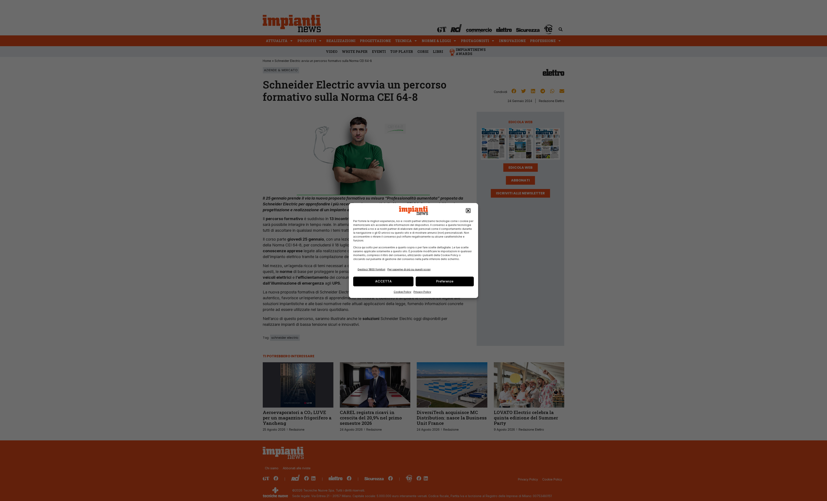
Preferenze (444, 281)
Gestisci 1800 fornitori (371, 269)
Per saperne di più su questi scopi (409, 269)
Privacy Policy (422, 291)
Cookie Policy (402, 291)
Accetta (383, 281)
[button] (468, 210)
